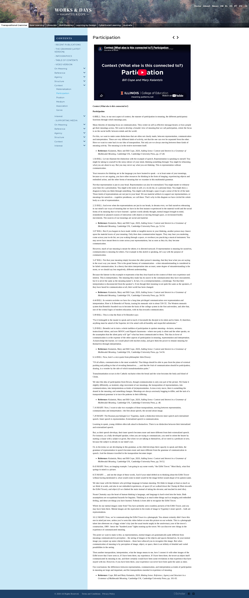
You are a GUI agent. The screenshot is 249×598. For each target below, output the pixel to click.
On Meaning (60, 68)
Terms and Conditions (91, 594)
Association (62, 106)
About (206, 6)
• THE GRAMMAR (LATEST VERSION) (67, 50)
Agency (58, 77)
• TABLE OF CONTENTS (66, 60)
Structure (59, 81)
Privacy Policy (108, 594)
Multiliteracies (66, 25)
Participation (62, 93)
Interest (58, 116)
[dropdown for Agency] (84, 77)
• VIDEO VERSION (63, 64)
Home (197, 6)
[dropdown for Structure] (84, 81)
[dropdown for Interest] (84, 116)
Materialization (63, 89)
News (215, 6)
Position (60, 97)
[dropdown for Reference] (84, 73)
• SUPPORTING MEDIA (65, 120)
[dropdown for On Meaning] (84, 68)
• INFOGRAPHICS (63, 56)
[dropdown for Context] (84, 85)
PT (235, 6)
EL (226, 6)
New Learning (37, 25)
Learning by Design (86, 25)
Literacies (52, 25)
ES (231, 6)
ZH (240, 6)
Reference (59, 73)
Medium (60, 101)
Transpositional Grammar (14, 25)
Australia (127, 25)
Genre (59, 110)
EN (221, 6)
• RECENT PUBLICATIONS (67, 44)
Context (58, 85)
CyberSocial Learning (110, 25)
